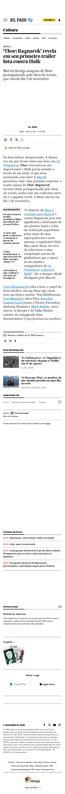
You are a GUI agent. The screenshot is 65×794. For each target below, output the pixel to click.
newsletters (10, 607)
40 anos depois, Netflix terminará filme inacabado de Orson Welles (12, 219)
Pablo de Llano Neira (30, 388)
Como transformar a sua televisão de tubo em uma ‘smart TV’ (12, 257)
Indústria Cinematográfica (23, 402)
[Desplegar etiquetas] (60, 402)
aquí (48, 423)
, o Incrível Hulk (39, 270)
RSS (33, 770)
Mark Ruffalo (40, 306)
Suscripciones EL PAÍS (44, 766)
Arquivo (8, 642)
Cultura (10, 30)
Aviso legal (38, 762)
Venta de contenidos (24, 762)
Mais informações (10, 416)
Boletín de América (14, 614)
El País (32, 127)
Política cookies (49, 762)
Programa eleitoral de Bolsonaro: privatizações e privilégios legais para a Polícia (28, 564)
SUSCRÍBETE (49, 20)
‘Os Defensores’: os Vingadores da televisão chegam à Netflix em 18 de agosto (41, 361)
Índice (38, 770)
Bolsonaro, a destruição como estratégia (32, 537)
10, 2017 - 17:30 (35, 132)
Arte (44, 38)
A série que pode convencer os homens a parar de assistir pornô (12, 238)
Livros (28, 38)
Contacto (11, 762)
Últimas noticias (12, 532)
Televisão (52, 38)
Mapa (32, 766)
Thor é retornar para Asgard (39, 212)
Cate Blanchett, (13, 299)
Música (36, 38)
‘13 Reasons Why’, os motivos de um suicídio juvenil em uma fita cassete (41, 381)
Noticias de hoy (48, 770)
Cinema (7, 38)
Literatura (17, 38)
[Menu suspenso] (5, 20)
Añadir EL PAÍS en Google (19, 148)
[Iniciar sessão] (59, 20)
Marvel (7, 47)
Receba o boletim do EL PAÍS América (26, 335)
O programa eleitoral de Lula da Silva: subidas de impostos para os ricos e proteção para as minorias (31, 553)
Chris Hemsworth (16, 287)
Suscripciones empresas (20, 770)
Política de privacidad (20, 766)
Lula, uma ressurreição (22, 544)
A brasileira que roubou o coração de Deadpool (11, 274)
